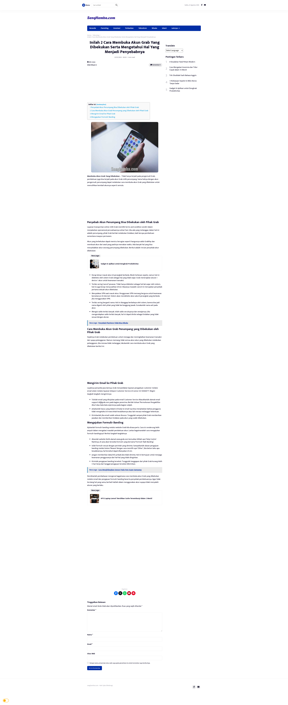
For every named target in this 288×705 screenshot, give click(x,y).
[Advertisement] (124, 85)
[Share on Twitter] (120, 593)
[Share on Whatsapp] (125, 593)
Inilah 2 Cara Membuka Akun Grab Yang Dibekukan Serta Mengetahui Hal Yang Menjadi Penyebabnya (125, 47)
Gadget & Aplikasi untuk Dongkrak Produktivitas (120, 263)
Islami (164, 28)
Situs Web (91, 654)
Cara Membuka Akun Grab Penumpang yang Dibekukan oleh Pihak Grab (119, 110)
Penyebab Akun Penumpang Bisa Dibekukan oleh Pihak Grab (115, 107)
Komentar (91, 610)
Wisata (154, 28)
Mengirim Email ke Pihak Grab (103, 113)
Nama (90, 635)
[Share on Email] (129, 593)
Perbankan (129, 28)
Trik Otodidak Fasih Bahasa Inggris (182, 75)
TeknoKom (142, 28)
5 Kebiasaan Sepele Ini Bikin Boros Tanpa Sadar (183, 82)
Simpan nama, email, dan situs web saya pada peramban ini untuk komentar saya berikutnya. (120, 663)
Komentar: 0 (156, 65)
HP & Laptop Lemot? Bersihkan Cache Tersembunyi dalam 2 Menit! (126, 498)
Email (90, 644)
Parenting (104, 28)
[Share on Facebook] (116, 593)
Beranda (92, 28)
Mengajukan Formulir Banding (103, 117)
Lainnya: (175, 28)
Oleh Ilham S (92, 65)
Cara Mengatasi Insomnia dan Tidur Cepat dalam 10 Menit (183, 68)
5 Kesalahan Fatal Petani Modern (182, 61)
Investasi (116, 28)
